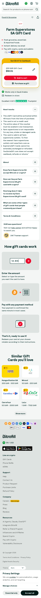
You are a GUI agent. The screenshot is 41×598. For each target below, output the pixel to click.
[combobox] (18, 9)
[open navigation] (3, 3)
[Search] (37, 9)
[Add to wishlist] (32, 17)
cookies (12, 577)
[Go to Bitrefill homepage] (12, 3)
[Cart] (37, 3)
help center (16, 228)
